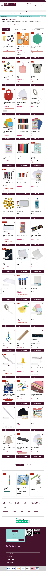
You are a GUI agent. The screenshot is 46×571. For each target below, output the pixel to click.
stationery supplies (14, 511)
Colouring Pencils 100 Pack (22, 131)
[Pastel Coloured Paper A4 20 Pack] (37, 309)
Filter (7, 29)
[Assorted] (37, 374)
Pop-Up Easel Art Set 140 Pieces (36, 236)
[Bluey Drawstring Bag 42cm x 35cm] (23, 479)
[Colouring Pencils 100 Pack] (23, 123)
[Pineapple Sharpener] (23, 309)
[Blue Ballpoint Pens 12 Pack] (23, 281)
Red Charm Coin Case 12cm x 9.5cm (9, 103)
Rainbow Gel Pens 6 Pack (22, 235)
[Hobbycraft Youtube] (10, 546)
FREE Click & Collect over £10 (20, 11)
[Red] (3, 191)
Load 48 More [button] (19, 464)
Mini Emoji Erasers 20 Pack (8, 211)
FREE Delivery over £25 (10, 11)
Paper (4, 24)
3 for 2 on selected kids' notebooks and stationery (22, 52)
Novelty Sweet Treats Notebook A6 (35, 157)
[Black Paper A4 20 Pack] (23, 413)
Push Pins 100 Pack (21, 394)
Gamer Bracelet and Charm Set (8, 47)
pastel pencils (29, 511)
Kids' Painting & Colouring (12, 13)
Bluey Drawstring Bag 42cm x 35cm (22, 488)
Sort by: (33, 29)
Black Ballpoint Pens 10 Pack (37, 367)
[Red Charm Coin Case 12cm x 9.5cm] (8, 94)
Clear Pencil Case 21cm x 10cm (8, 236)
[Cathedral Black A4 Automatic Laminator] (23, 439)
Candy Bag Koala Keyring (36, 487)
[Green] (11, 427)
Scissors (9, 24)
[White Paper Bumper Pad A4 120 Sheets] (8, 148)
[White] (3, 427)
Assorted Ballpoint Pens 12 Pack (8, 183)
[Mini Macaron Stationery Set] (23, 38)
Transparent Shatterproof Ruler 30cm (9, 368)
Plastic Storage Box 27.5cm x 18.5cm (37, 263)
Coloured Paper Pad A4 (35, 131)
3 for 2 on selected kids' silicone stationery (9, 52)
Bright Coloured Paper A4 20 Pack (8, 132)
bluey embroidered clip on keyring (35, 503)
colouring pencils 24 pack (5, 511)
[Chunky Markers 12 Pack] (23, 175)
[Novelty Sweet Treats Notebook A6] (37, 148)
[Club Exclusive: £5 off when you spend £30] (23, 16)
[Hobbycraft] (10, 4)
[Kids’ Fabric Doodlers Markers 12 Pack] (37, 413)
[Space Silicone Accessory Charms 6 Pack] (8, 67)
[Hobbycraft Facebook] (7, 546)
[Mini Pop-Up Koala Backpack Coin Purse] (37, 67)
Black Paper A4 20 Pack (21, 420)
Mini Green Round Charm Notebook (36, 47)
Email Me (21, 539)
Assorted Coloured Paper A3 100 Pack (36, 395)
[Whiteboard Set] (23, 203)
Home (2, 13)
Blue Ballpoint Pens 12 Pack (22, 288)
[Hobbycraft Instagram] (13, 546)
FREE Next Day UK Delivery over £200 (33, 11)
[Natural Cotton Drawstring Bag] (8, 439)
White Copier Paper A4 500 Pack (8, 263)
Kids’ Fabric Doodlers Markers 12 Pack (37, 421)
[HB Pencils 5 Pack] (23, 335)
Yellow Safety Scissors (21, 367)
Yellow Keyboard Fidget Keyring (8, 488)
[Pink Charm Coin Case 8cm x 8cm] (23, 67)
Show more (6, 494)
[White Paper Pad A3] (37, 175)
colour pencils (22, 511)
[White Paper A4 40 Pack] (23, 94)
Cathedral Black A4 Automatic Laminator (23, 448)
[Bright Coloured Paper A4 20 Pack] (8, 123)
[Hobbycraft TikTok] (19, 546)
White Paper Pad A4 (35, 447)
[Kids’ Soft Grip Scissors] (8, 335)
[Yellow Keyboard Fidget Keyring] (9, 479)
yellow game (10, 503)
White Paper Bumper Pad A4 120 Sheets (8, 157)
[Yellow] (13, 427)
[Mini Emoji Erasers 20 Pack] (8, 203)
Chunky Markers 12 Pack (22, 182)
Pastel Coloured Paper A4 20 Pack (37, 317)
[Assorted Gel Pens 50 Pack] (37, 335)
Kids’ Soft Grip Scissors (7, 343)
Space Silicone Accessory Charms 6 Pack (8, 76)
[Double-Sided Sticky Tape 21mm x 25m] (8, 309)
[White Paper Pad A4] (37, 439)
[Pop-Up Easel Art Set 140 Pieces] (37, 227)
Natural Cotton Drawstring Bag (8, 447)
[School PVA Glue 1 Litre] (37, 203)
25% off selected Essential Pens (9, 188)
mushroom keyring (25, 503)
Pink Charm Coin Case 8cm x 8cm (23, 76)
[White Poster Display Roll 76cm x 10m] (8, 413)
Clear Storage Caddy (21, 262)
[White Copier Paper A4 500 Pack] (8, 254)
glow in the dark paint (36, 511)
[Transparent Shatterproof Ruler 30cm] (8, 360)
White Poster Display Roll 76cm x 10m (8, 421)
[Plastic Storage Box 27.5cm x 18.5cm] (37, 254)
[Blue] (6, 191)
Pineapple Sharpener (21, 316)
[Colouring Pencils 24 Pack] (23, 148)
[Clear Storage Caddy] (23, 254)
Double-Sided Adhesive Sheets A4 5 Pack (37, 289)
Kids (5, 13)
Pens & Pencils (17, 24)
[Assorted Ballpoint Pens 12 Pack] (8, 175)
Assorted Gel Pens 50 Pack (36, 343)
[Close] (45, 0)
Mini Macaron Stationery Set (22, 46)
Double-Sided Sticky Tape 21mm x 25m (8, 317)
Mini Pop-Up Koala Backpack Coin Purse (37, 76)
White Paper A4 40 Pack (21, 102)
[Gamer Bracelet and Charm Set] (8, 38)
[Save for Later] (14, 33)
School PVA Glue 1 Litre (36, 211)
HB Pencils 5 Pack (20, 343)
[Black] (8, 191)
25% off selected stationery (8, 241)
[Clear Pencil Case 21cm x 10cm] (8, 227)
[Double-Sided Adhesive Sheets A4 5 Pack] (37, 281)
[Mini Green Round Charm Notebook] (37, 38)
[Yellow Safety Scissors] (23, 360)
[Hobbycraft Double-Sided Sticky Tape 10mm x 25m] (37, 94)
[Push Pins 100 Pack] (23, 386)
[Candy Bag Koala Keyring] (36, 479)
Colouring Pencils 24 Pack (22, 156)
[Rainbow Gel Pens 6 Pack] (23, 227)
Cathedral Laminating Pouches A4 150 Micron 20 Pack (9, 395)
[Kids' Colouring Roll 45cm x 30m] (8, 281)
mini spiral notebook (17, 503)
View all (29, 464)
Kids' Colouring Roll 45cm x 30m (8, 289)
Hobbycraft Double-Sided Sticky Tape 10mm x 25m (36, 103)
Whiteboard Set (20, 211)
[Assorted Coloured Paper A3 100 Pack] (37, 386)
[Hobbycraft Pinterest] (16, 546)
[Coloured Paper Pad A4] (37, 123)
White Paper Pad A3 (35, 182)
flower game (4, 503)
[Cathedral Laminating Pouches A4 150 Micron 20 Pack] (8, 386)
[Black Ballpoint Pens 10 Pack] (37, 360)
